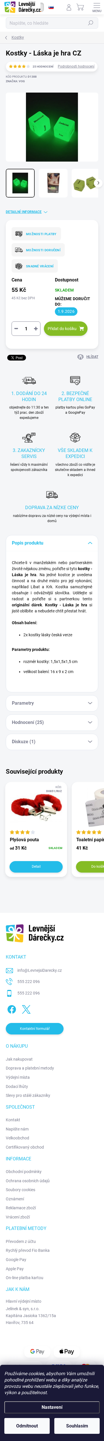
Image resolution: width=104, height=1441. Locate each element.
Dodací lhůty (17, 1086)
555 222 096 (28, 981)
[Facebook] (11, 1008)
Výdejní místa (18, 1077)
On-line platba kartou (24, 1277)
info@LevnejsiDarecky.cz (39, 970)
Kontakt (13, 1120)
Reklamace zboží (21, 1208)
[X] (25, 1008)
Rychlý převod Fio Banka (28, 1250)
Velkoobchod (17, 1138)
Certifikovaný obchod (25, 1147)
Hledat (91, 23)
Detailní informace (24, 212)
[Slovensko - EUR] (51, 7)
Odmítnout (27, 1426)
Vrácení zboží (18, 1217)
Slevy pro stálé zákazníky (28, 1095)
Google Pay (16, 1259)
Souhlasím (77, 1426)
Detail (36, 867)
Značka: (15, 81)
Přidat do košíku (62, 328)
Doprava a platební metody (30, 1068)
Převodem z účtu (21, 1241)
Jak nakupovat (19, 1059)
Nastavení (52, 1407)
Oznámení (15, 1199)
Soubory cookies (20, 1189)
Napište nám (17, 1129)
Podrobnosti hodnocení (76, 66)
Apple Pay (15, 1268)
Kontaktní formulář (35, 1029)
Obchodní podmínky (24, 1171)
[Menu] (97, 7)
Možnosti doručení (43, 250)
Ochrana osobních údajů (28, 1181)
